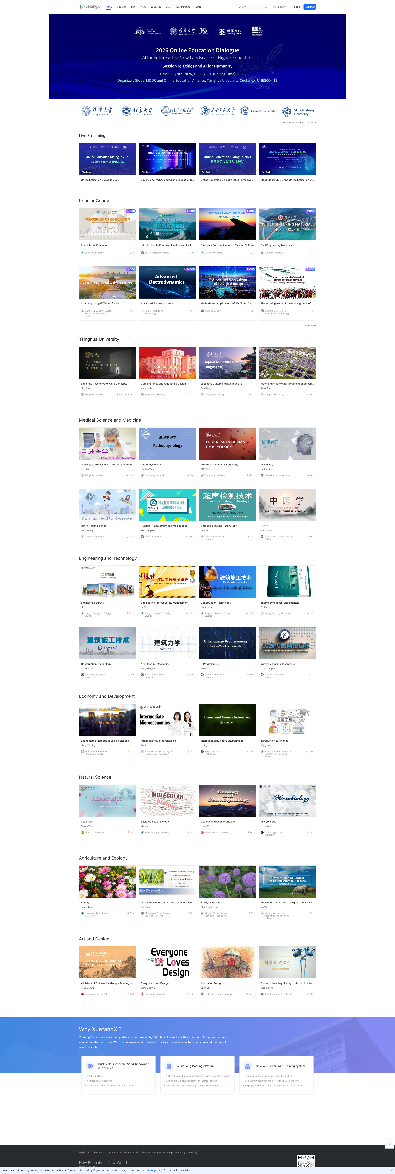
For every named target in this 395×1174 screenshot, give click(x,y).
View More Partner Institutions (300, 122)
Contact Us (128, 1152)
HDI (133, 6)
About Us (116, 1152)
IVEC (143, 6)
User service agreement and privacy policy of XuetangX (170, 1152)
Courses (121, 6)
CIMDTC (156, 6)
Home (108, 6)
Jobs (138, 1152)
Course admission (101, 1152)
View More (311, 325)
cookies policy (152, 1170)
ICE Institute (183, 6)
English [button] (281, 6)
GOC (168, 6)
